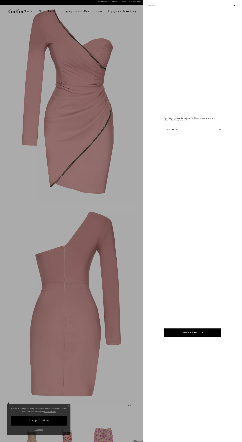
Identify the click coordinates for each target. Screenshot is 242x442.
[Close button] (234, 5)
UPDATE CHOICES (193, 333)
